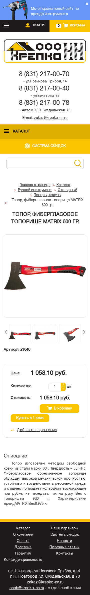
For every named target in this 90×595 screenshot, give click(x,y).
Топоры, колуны (47, 195)
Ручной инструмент (35, 190)
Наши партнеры (64, 528)
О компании (23, 534)
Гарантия (23, 553)
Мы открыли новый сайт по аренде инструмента (55, 11)
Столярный (67, 190)
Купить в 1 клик (30, 418)
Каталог (63, 185)
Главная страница (35, 185)
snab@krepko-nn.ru (27, 588)
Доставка (23, 547)
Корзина (77, 25)
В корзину (63, 408)
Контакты (64, 553)
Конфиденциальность (23, 560)
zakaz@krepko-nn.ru (51, 118)
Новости (64, 541)
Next (84, 332)
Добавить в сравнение (37, 430)
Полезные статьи (65, 547)
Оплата (23, 541)
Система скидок (64, 534)
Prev (6, 332)
